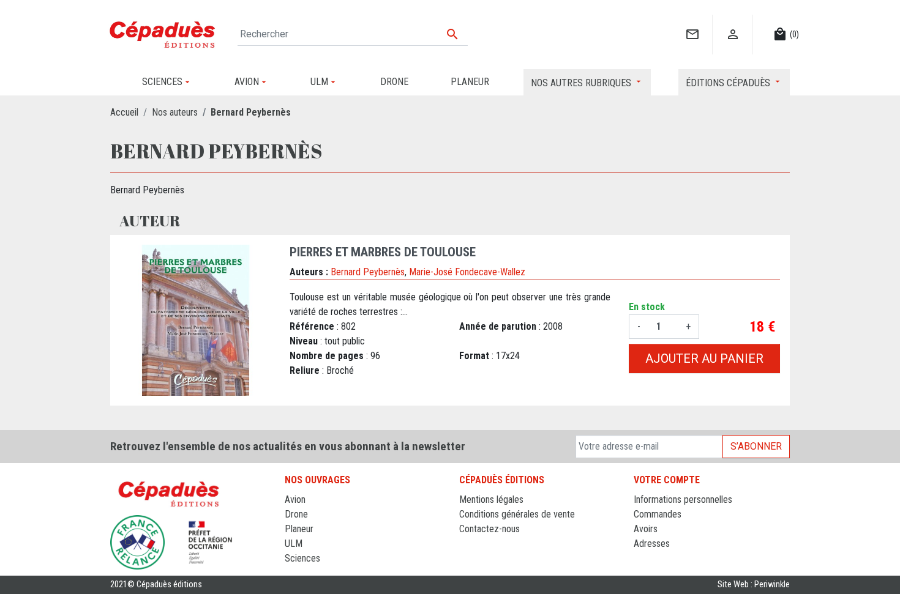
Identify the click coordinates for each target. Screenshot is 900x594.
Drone (296, 514)
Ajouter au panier (704, 358)
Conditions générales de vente (517, 514)
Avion (295, 499)
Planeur (299, 529)
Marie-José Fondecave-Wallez (467, 272)
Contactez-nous (489, 529)
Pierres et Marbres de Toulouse (383, 252)
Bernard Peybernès (368, 272)
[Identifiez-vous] (732, 22)
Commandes (657, 514)
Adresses (652, 543)
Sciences (302, 558)
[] (692, 22)
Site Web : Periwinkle (754, 584)
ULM (293, 543)
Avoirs (646, 529)
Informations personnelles (683, 499)
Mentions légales (491, 499)
